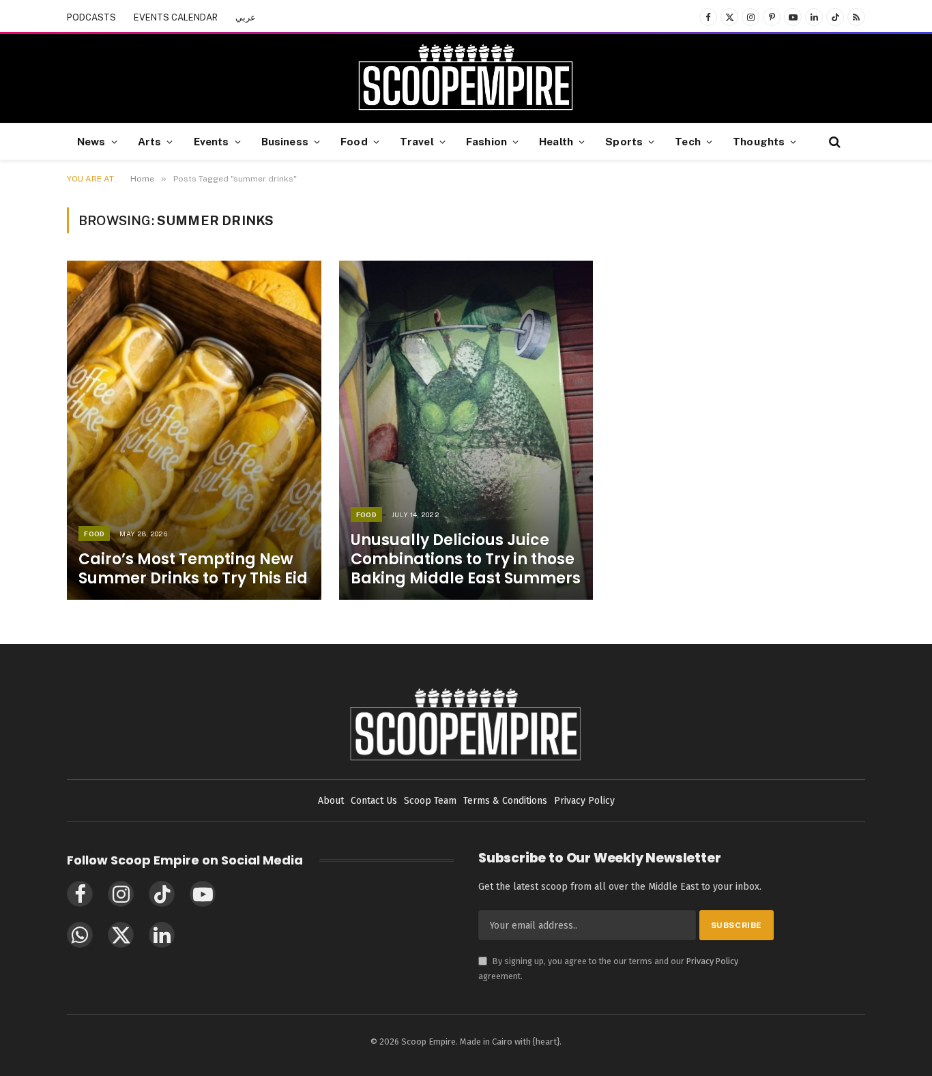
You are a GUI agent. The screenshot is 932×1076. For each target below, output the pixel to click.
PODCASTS (91, 17)
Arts (150, 141)
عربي (245, 17)
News (91, 141)
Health (556, 141)
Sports (624, 141)
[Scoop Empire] (466, 78)
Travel (417, 141)
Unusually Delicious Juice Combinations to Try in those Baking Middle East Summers (466, 559)
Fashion (486, 141)
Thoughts (759, 141)
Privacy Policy (712, 961)
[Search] (833, 141)
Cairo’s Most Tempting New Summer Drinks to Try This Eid (193, 569)
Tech (688, 141)
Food (354, 141)
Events (211, 141)
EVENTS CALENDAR (176, 17)
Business (284, 141)
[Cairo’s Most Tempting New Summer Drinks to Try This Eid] (194, 430)
